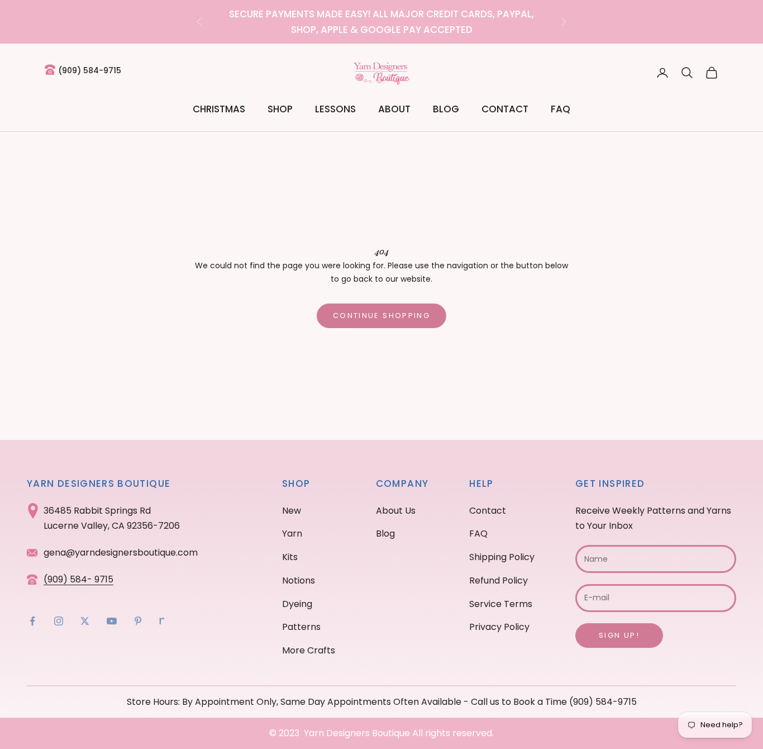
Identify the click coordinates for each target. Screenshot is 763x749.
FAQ (560, 109)
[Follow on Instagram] (58, 621)
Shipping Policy (502, 557)
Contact (504, 109)
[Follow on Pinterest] (138, 621)
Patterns (301, 626)
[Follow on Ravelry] (162, 621)
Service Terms (500, 604)
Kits (290, 557)
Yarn (292, 533)
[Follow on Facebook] (32, 621)
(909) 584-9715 (89, 70)
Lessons (335, 109)
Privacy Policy (499, 626)
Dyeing (297, 604)
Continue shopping (381, 315)
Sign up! (619, 635)
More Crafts (308, 650)
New (291, 510)
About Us (396, 510)
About (394, 109)
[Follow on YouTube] (111, 621)
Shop (280, 109)
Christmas (219, 109)
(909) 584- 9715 (78, 579)
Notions (298, 580)
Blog (446, 109)
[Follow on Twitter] (84, 621)
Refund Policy (498, 580)
